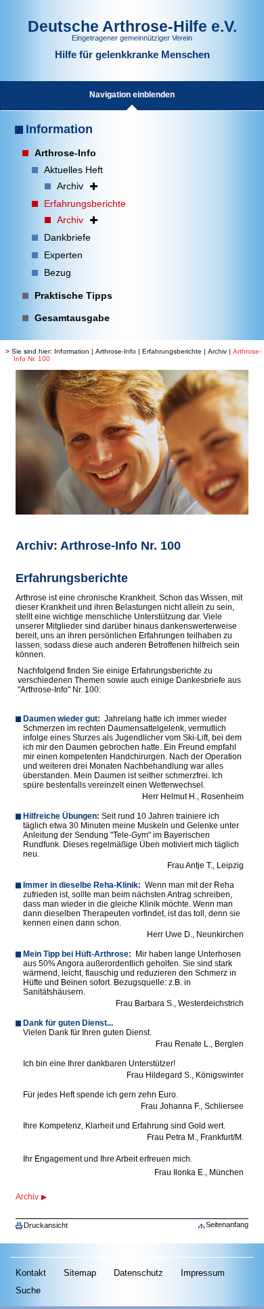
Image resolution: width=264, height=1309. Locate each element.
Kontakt (31, 1273)
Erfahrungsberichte (172, 351)
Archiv (217, 351)
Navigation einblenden (132, 94)
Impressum (203, 1273)
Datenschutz (138, 1273)
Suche (28, 1290)
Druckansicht (46, 1225)
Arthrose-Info (115, 351)
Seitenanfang (227, 1224)
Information (59, 129)
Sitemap (80, 1273)
